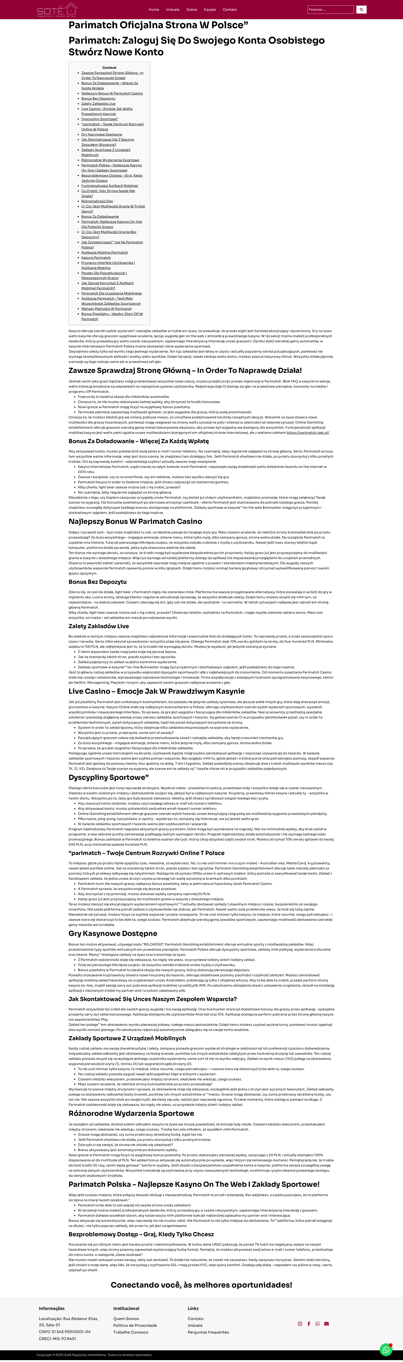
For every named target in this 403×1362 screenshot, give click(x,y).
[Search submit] (361, 10)
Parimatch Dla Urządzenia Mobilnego (111, 293)
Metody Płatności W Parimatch (106, 309)
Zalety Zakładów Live (98, 104)
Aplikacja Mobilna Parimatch (104, 252)
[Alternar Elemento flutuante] (386, 1349)
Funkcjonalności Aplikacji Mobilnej (109, 186)
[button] (343, 1355)
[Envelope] (326, 1323)
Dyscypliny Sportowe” (99, 119)
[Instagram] (300, 1323)
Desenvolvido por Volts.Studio (343, 1355)
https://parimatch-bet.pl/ (308, 433)
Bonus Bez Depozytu (98, 98)
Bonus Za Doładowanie (100, 216)
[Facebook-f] (308, 1323)
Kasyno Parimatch (96, 258)
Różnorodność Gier (97, 201)
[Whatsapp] (317, 1323)
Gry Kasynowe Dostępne (101, 134)
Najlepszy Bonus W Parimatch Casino (112, 93)
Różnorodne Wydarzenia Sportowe (110, 160)
